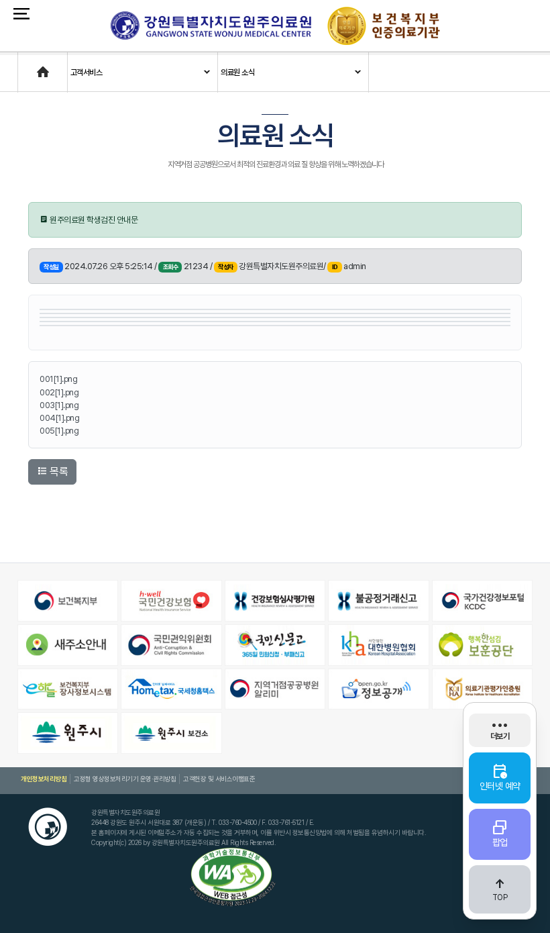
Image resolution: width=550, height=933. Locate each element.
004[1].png (59, 418)
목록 (58, 471)
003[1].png (59, 405)
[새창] (67, 601)
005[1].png (59, 431)
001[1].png (58, 379)
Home (29, 65)
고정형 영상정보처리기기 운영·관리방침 (125, 779)
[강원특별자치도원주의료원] (210, 25)
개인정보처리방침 (43, 779)
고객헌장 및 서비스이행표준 (219, 779)
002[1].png (59, 392)
